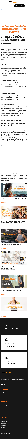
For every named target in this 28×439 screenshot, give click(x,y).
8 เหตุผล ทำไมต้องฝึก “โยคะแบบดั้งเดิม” (11, 290)
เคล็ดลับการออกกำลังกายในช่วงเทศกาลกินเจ (12, 313)
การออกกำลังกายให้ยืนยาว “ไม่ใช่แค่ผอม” (11, 245)
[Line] (4, 384)
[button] (6, 6)
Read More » (3, 202)
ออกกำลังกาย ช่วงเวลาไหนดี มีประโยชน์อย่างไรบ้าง (14, 199)
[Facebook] (2, 384)
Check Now (10, 346)
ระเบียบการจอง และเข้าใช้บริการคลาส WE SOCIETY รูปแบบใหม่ (11, 267)
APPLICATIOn (11, 328)
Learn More (10, 364)
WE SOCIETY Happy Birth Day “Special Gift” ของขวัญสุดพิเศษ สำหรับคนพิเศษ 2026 (13, 222)
